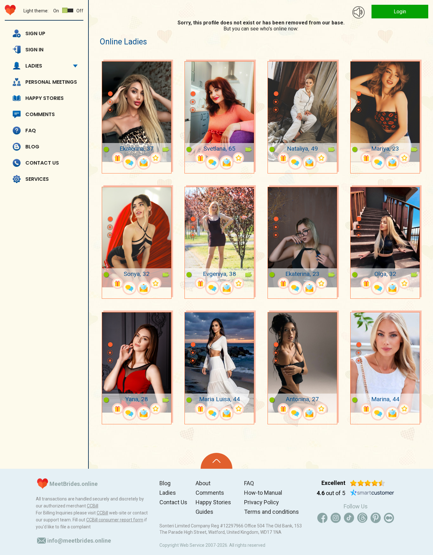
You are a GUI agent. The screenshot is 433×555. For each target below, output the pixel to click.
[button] (110, 84)
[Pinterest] (375, 518)
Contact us (42, 162)
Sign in (34, 49)
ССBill (92, 505)
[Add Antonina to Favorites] (321, 409)
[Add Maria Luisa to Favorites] (238, 409)
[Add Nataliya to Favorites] (321, 158)
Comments (40, 114)
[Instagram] (335, 518)
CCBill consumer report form (114, 519)
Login (400, 12)
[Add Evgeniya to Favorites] (238, 283)
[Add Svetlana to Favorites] (238, 158)
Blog (32, 146)
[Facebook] (322, 518)
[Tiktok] (349, 518)
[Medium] (389, 518)
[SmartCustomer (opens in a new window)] (372, 493)
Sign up (35, 33)
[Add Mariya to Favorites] (404, 158)
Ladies (33, 65)
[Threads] (362, 518)
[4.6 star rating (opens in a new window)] (367, 483)
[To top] (216, 461)
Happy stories (44, 98)
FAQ (30, 130)
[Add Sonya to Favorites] (155, 283)
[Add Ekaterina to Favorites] (155, 158)
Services (37, 179)
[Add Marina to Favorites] (404, 409)
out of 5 (331, 493)
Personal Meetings (51, 82)
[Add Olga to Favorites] (404, 283)
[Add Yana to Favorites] (155, 409)
